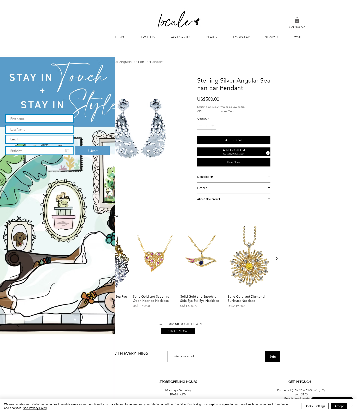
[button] (105, 8)
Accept (339, 406)
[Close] (352, 406)
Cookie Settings (315, 406)
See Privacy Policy (35, 408)
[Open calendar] (67, 150)
